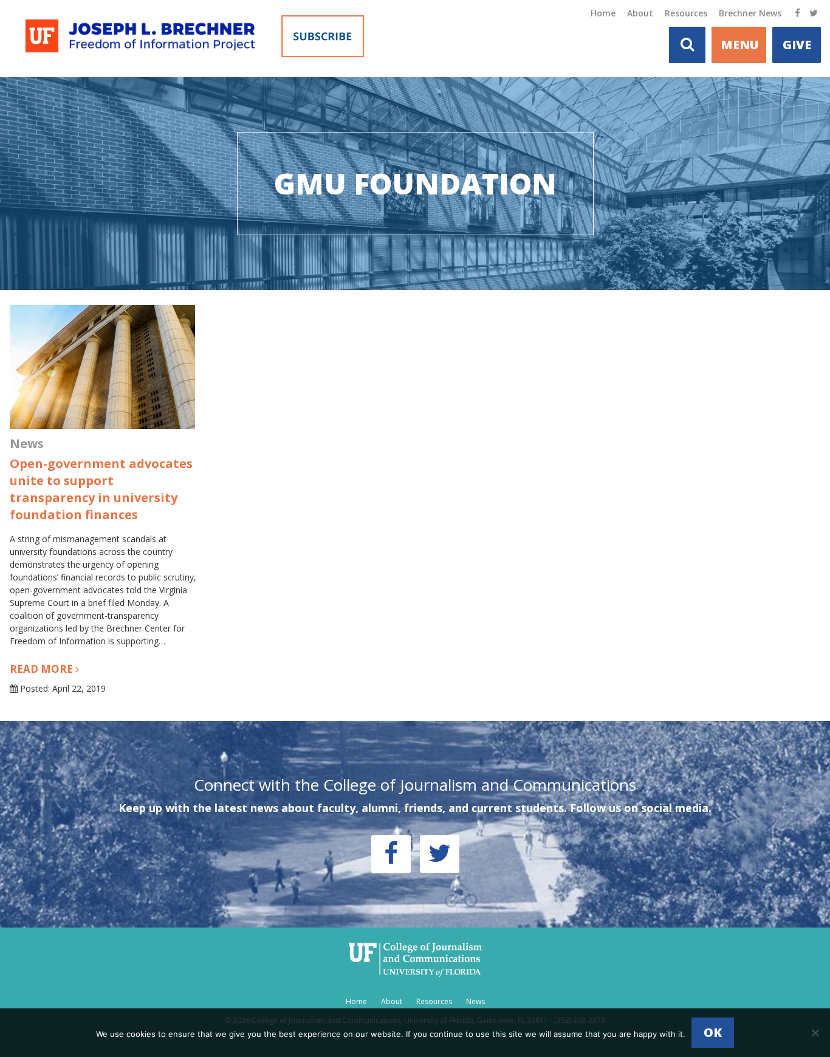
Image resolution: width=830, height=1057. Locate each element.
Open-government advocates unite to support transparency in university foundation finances (101, 489)
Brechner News (750, 13)
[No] (815, 1033)
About (640, 13)
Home (603, 13)
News (475, 1001)
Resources (686, 13)
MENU (739, 44)
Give (797, 44)
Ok (713, 1032)
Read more (42, 669)
